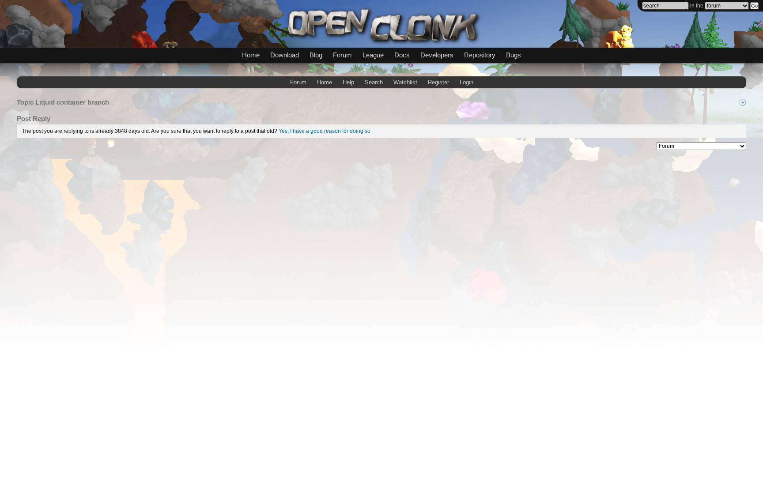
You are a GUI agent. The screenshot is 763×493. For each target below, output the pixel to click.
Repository (479, 55)
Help (348, 82)
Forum (342, 55)
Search (374, 82)
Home (251, 55)
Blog (316, 55)
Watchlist (405, 82)
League (373, 55)
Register (438, 82)
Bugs (513, 55)
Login (466, 82)
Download (284, 55)
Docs (402, 55)
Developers (436, 55)
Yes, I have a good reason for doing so (324, 131)
